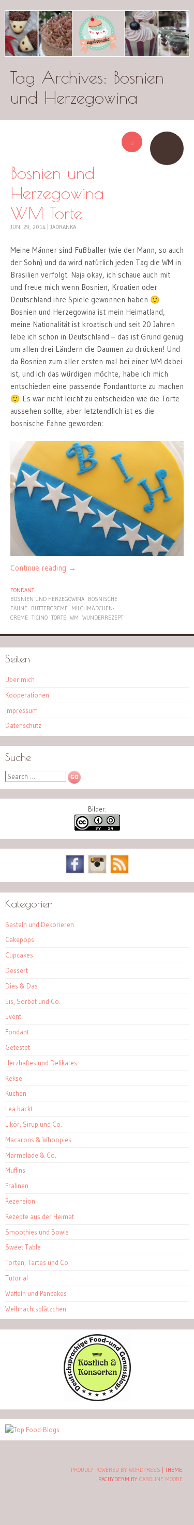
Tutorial (16, 1278)
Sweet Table (23, 1247)
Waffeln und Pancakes (36, 1293)
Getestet (17, 1047)
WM (74, 617)
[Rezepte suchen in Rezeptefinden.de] (32, 1429)
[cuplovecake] (97, 33)
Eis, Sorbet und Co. (33, 1001)
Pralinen (16, 1185)
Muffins (15, 1170)
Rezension (20, 1201)
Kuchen (15, 1093)
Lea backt (19, 1109)
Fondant (22, 590)
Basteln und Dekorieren (39, 924)
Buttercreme (49, 608)
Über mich (20, 679)
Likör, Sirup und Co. (33, 1124)
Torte (58, 617)
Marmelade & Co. (30, 1155)
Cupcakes (19, 955)
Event (13, 1016)
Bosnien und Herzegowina (47, 599)
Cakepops (19, 939)
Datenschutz (23, 725)
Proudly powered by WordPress (115, 1469)
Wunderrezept (102, 617)
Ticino (40, 617)
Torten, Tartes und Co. (37, 1262)
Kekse (13, 1078)
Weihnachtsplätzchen (35, 1309)
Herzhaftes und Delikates (41, 1063)
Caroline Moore (161, 1479)
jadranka (63, 227)
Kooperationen (27, 695)
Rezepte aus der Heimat (39, 1216)
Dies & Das (21, 986)
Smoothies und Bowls (37, 1232)
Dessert (16, 970)
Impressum (21, 710)
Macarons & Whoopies (38, 1139)
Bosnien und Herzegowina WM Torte (57, 193)
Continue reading (43, 568)
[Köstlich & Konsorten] (97, 1398)
